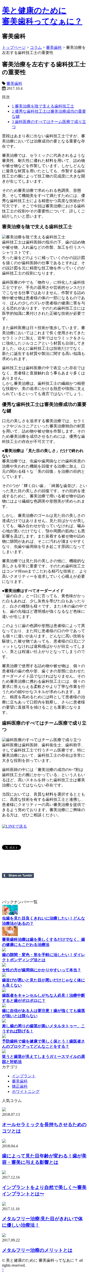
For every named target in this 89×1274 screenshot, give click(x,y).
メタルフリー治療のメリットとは (37, 1250)
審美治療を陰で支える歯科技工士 (43, 106)
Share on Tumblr (18, 875)
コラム (36, 47)
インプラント (24, 1076)
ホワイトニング (26, 1091)
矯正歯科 (20, 1086)
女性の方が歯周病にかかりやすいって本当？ (41, 970)
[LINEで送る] (14, 826)
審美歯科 (54, 47)
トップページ (14, 47)
